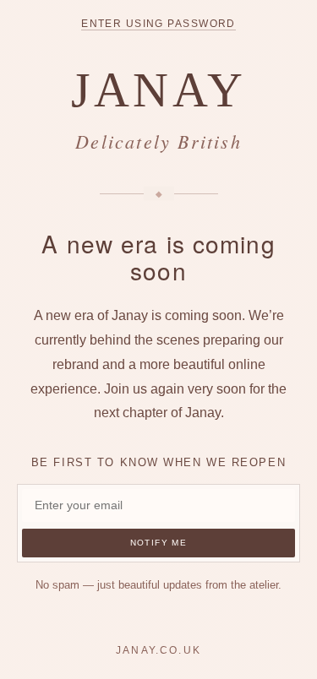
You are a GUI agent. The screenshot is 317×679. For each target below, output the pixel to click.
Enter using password (158, 24)
